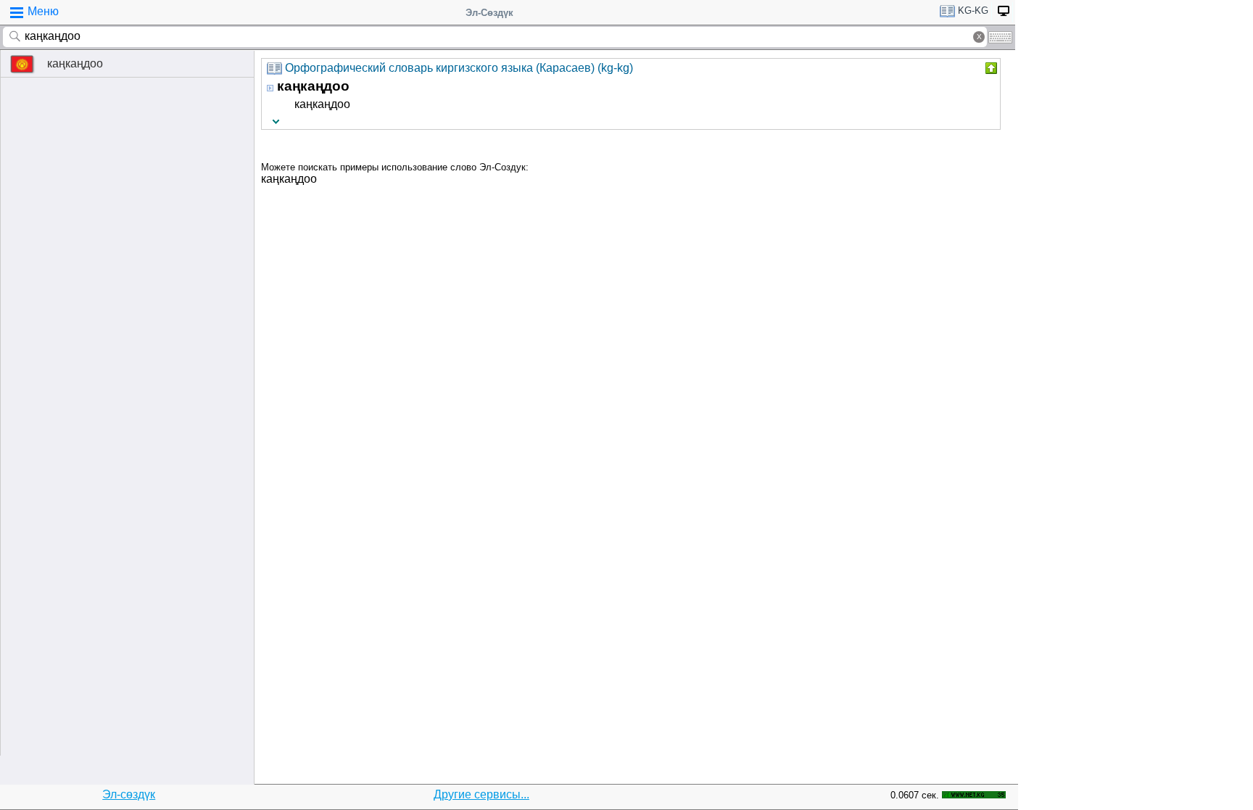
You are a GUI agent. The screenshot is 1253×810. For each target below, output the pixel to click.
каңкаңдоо (75, 63)
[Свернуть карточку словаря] (990, 68)
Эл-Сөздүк (489, 12)
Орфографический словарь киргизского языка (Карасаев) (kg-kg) (459, 68)
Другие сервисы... (481, 794)
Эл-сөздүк (128, 794)
